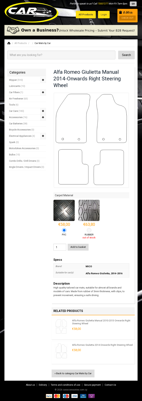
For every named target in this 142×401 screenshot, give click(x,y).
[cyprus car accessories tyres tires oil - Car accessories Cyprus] (31, 11)
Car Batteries (18, 123)
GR (133, 4)
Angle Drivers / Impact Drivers (26, 167)
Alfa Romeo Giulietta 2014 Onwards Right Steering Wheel (102, 345)
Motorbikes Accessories (24, 148)
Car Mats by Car (43, 43)
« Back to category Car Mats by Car (73, 373)
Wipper (16, 80)
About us (30, 385)
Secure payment (92, 385)
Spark (14, 142)
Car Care (16, 111)
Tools (13, 104)
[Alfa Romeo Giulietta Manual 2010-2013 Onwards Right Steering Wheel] (61, 326)
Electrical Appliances (22, 136)
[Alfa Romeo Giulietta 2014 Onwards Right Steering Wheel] (61, 351)
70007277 (103, 3)
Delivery (43, 385)
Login (104, 14)
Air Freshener (18, 98)
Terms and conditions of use (65, 385)
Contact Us (110, 385)
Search (126, 55)
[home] (9, 43)
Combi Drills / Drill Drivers (24, 160)
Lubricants (17, 86)
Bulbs (14, 154)
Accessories (18, 117)
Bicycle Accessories (21, 129)
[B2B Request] (71, 30)
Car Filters (16, 92)
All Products (20, 43)
